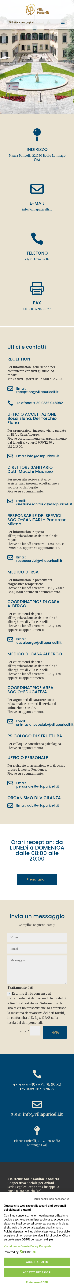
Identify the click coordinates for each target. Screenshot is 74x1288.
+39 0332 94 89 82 (37, 259)
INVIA (55, 1032)
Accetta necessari (37, 1272)
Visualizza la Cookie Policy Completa (27, 1246)
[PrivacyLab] (27, 1252)
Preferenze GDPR (37, 1282)
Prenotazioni (37, 879)
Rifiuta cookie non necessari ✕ (50, 1198)
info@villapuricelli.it (37, 209)
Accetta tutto (37, 1261)
